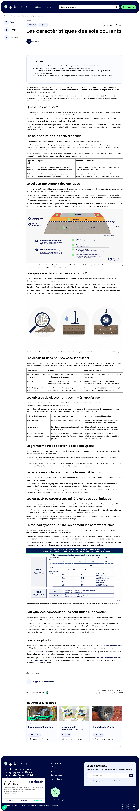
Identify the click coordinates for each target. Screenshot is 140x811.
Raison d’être (56, 779)
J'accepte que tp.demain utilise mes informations (105, 781)
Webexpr (56, 805)
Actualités (55, 771)
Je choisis (23, 800)
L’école (53, 767)
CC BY (120, 690)
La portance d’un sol (40, 651)
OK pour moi (38, 800)
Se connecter (128, 7)
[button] (43, 682)
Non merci (9, 800)
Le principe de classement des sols (72, 728)
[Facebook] (123, 806)
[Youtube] (134, 806)
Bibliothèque (15, 16)
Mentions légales (37, 805)
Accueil (6, 16)
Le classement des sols (40, 727)
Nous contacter (57, 775)
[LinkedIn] (128, 806)
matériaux (42, 25)
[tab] (123, 806)
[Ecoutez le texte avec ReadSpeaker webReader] (74, 41)
